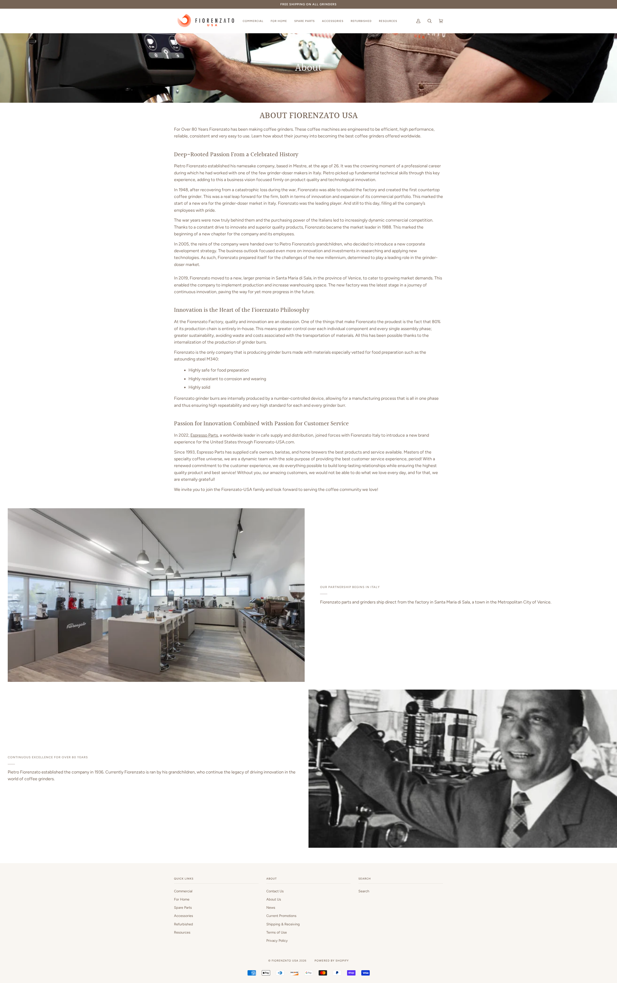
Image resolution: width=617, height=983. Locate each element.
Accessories (183, 916)
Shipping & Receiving (283, 924)
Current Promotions (281, 916)
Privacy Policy (277, 940)
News (270, 907)
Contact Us (275, 891)
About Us (273, 899)
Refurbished (183, 924)
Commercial (183, 891)
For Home (181, 899)
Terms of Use (276, 932)
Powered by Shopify (332, 960)
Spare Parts (183, 907)
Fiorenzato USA (285, 960)
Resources (182, 932)
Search (363, 891)
